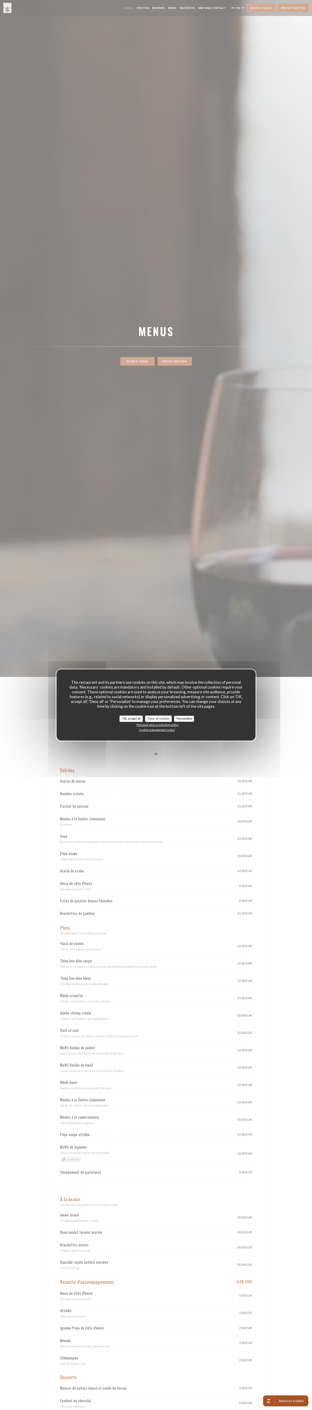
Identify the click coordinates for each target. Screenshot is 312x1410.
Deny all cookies (158, 718)
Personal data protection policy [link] (158, 725)
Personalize (184, 718)
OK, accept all (131, 718)
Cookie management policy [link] (157, 730)
